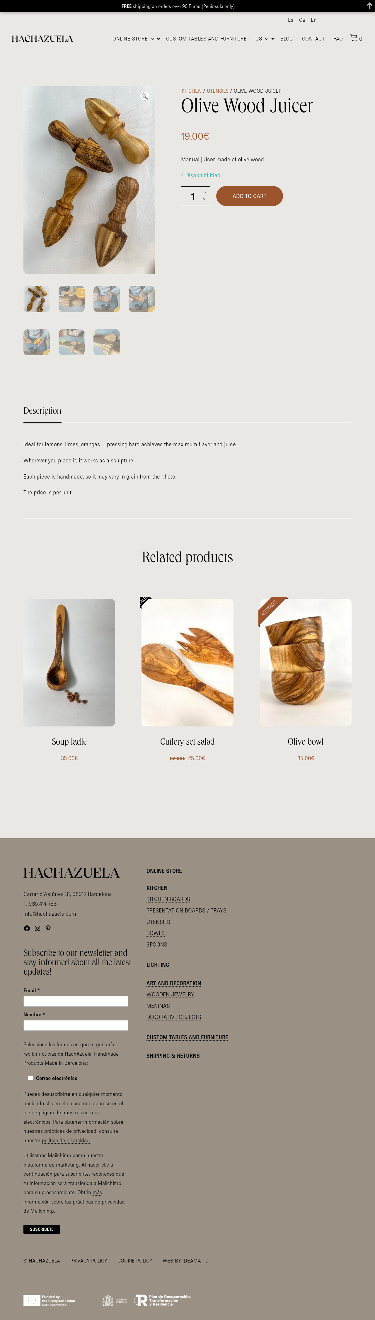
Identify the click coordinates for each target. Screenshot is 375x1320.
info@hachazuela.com (49, 906)
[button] (144, 83)
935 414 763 (43, 896)
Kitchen (192, 78)
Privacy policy (88, 1253)
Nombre (34, 1007)
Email (31, 983)
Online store (164, 863)
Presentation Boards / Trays (186, 903)
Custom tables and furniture (187, 1029)
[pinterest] (349, 20)
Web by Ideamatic (185, 1253)
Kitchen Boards (168, 891)
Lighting (157, 957)
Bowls (155, 925)
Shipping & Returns (173, 1048)
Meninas (158, 998)
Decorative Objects (173, 1009)
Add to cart (249, 183)
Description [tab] (42, 399)
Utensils (218, 78)
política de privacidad (66, 1132)
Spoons (156, 937)
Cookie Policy (134, 1253)
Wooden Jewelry (170, 986)
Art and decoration (173, 975)
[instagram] (340, 20)
